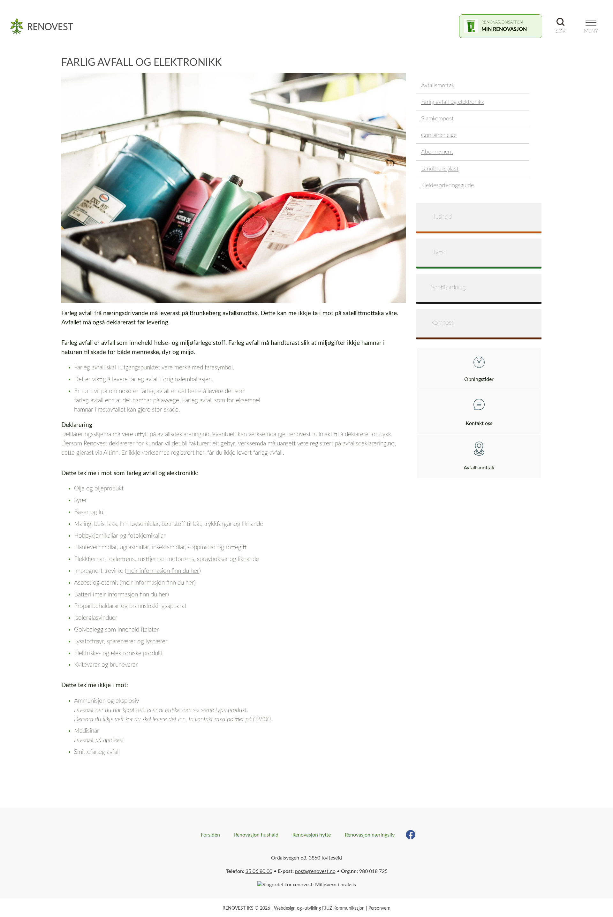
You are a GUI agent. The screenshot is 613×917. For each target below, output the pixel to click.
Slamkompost (437, 118)
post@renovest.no (315, 871)
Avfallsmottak (437, 85)
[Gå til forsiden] (45, 26)
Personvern (379, 908)
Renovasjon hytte (311, 834)
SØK (561, 31)
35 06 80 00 (259, 871)
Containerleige (439, 135)
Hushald (441, 217)
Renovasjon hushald (256, 834)
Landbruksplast (439, 168)
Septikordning (448, 287)
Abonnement (437, 152)
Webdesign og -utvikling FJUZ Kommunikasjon (319, 908)
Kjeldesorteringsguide (447, 185)
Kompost (442, 323)
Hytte (438, 252)
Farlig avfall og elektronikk (452, 102)
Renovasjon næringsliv (370, 834)
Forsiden (210, 834)
